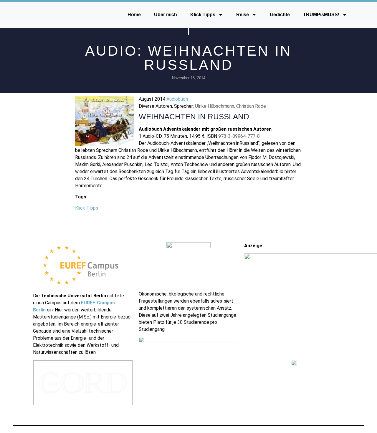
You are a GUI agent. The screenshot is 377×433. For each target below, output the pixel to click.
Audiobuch (177, 99)
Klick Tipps (202, 14)
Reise (242, 14)
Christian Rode (251, 106)
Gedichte (280, 14)
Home (134, 14)
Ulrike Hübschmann (214, 106)
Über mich (165, 14)
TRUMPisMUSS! (321, 14)
